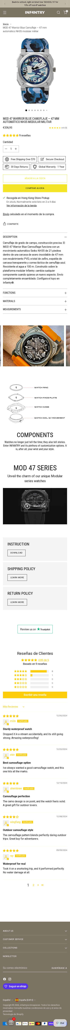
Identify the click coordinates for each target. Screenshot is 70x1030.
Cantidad (8, 142)
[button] (11, 135)
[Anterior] (4, 4)
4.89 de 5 (43, 660)
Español (6, 1000)
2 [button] (33, 885)
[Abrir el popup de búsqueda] (58, 12)
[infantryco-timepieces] (35, 12)
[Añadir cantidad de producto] (16, 149)
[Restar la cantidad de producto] (6, 149)
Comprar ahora (35, 188)
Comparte (13, 224)
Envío (6, 214)
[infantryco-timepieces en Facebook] (5, 979)
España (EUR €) (26, 1000)
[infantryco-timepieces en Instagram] (10, 979)
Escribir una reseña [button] (35, 694)
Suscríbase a (59, 968)
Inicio (6, 24)
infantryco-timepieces (30, 1005)
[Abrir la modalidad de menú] (4, 12)
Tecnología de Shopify (13, 1014)
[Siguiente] (65, 4)
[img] (11, 716)
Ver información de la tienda (22, 205)
